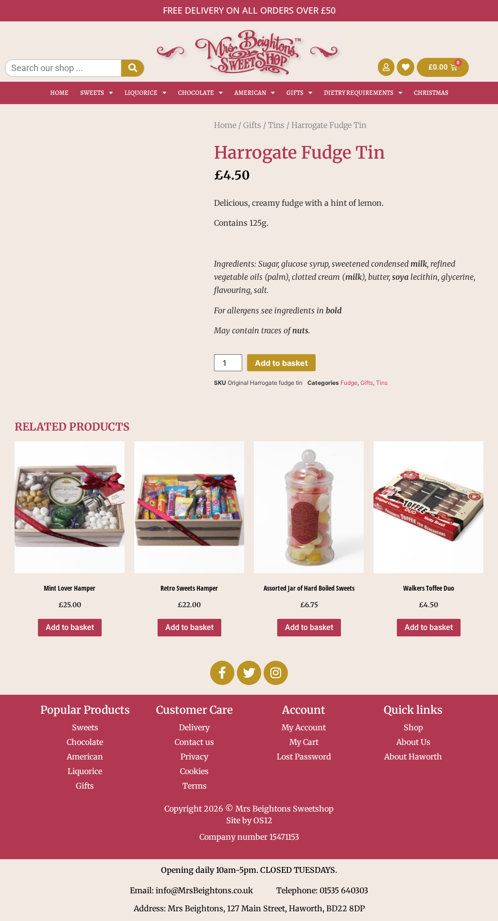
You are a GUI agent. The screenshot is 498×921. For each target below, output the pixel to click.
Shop (413, 727)
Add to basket (281, 363)
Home (59, 93)
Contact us (194, 742)
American (250, 93)
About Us (413, 742)
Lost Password (304, 756)
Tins (276, 125)
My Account (304, 727)
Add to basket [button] (70, 627)
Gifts (294, 93)
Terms (194, 786)
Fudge (348, 382)
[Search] (132, 68)
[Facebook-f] (222, 673)
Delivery (194, 727)
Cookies (194, 771)
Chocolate (196, 93)
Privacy (194, 756)
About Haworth (413, 756)
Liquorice (141, 93)
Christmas (431, 93)
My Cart (304, 742)
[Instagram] (276, 673)
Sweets (92, 93)
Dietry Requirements (358, 93)
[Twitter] (249, 673)
